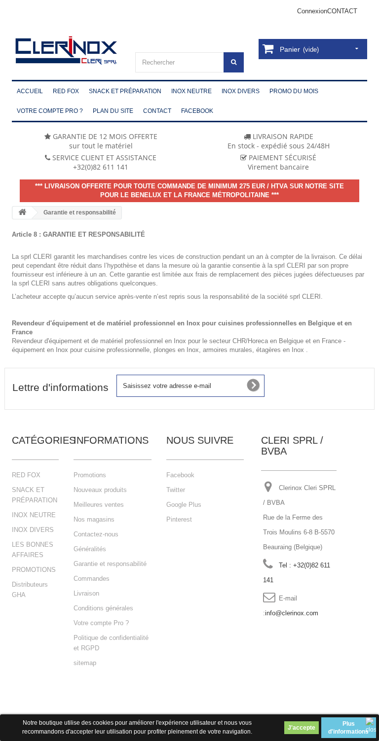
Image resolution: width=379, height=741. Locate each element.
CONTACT (342, 11)
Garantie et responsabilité (110, 563)
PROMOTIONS (34, 569)
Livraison (86, 593)
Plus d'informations (348, 727)
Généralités (90, 549)
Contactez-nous (96, 534)
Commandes (92, 578)
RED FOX (26, 475)
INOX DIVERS (33, 529)
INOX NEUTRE (34, 515)
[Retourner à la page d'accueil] (22, 213)
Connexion (312, 11)
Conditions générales (103, 608)
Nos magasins (94, 519)
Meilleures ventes (99, 504)
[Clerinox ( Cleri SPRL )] (66, 50)
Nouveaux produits (100, 490)
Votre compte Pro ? (101, 623)
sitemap (85, 663)
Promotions (90, 475)
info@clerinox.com (291, 613)
